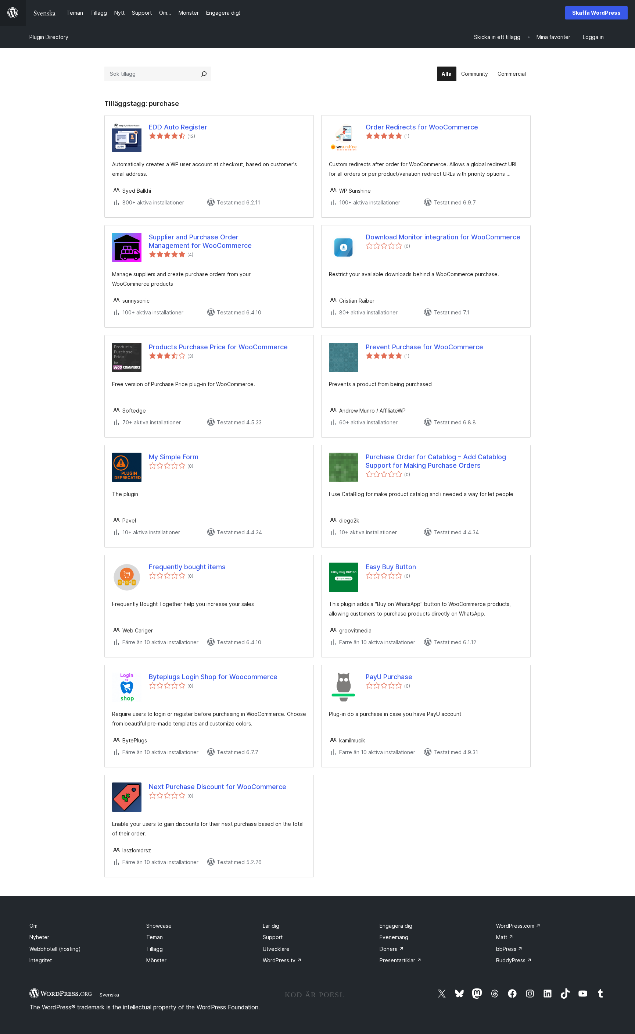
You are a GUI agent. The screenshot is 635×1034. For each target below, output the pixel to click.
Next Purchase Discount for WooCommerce (217, 787)
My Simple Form (173, 457)
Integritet (40, 960)
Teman (154, 937)
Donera (392, 949)
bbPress (509, 949)
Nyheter (39, 937)
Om (33, 926)
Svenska (109, 995)
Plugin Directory (48, 37)
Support (273, 937)
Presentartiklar (400, 960)
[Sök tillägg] (204, 74)
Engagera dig (396, 926)
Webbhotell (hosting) (55, 949)
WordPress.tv (282, 960)
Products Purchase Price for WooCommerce (218, 347)
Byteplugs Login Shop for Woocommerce (213, 677)
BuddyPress (514, 960)
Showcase (159, 926)
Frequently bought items (187, 567)
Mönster (156, 960)
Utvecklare (276, 949)
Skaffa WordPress (596, 13)
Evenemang (394, 937)
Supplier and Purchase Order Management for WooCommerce (200, 241)
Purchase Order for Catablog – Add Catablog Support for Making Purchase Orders (436, 461)
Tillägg (154, 949)
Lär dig (271, 926)
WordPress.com (518, 926)
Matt (504, 937)
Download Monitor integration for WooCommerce (443, 237)
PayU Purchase (389, 677)
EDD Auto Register (178, 127)
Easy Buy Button (391, 567)
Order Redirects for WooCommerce (422, 127)
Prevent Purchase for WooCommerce (424, 347)
